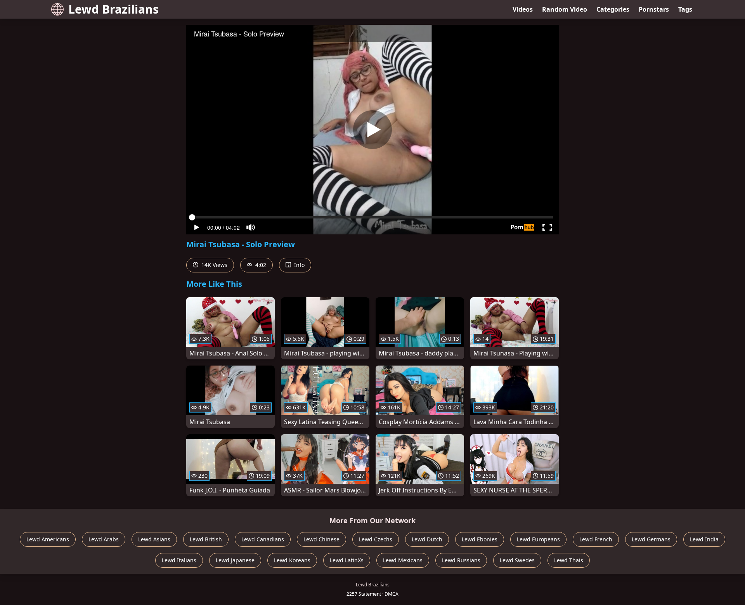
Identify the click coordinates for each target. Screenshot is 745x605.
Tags (685, 9)
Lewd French (595, 539)
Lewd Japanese (235, 560)
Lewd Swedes (517, 560)
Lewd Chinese (321, 539)
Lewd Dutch (427, 539)
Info (299, 265)
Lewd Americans (47, 539)
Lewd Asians (154, 539)
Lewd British (206, 539)
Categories (612, 9)
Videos (523, 9)
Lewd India (704, 539)
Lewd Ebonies (479, 539)
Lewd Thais (568, 560)
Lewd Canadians (262, 539)
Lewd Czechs (375, 539)
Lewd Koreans (292, 560)
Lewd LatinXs (347, 560)
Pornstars (654, 9)
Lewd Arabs (103, 539)
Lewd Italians (179, 560)
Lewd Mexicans (403, 560)
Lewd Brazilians (113, 9)
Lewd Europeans (538, 539)
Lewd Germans (651, 539)
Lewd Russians (461, 560)
